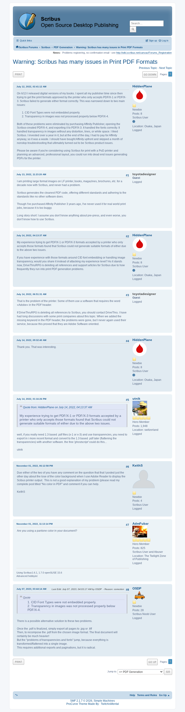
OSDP (136, 588)
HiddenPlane (142, 86)
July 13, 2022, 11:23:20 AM (31, 174)
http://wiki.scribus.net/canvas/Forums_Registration (144, 52)
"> (16, 695)
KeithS (137, 465)
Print (18, 74)
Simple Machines (104, 700)
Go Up (152, 662)
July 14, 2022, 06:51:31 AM (31, 294)
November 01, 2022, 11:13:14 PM (34, 524)
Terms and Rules (147, 695)
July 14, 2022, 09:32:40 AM (31, 340)
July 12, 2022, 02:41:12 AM (31, 86)
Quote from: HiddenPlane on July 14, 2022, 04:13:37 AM (57, 407)
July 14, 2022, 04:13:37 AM (31, 235)
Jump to (111, 671)
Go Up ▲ (164, 695)
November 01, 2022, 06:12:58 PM (34, 466)
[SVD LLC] (134, 121)
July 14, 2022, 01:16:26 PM (31, 399)
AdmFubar (140, 523)
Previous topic (148, 68)
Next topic (165, 68)
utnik (136, 398)
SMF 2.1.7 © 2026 (81, 700)
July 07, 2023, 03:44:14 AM (31, 589)
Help (132, 695)
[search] (133, 29)
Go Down (150, 74)
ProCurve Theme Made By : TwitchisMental (92, 703)
